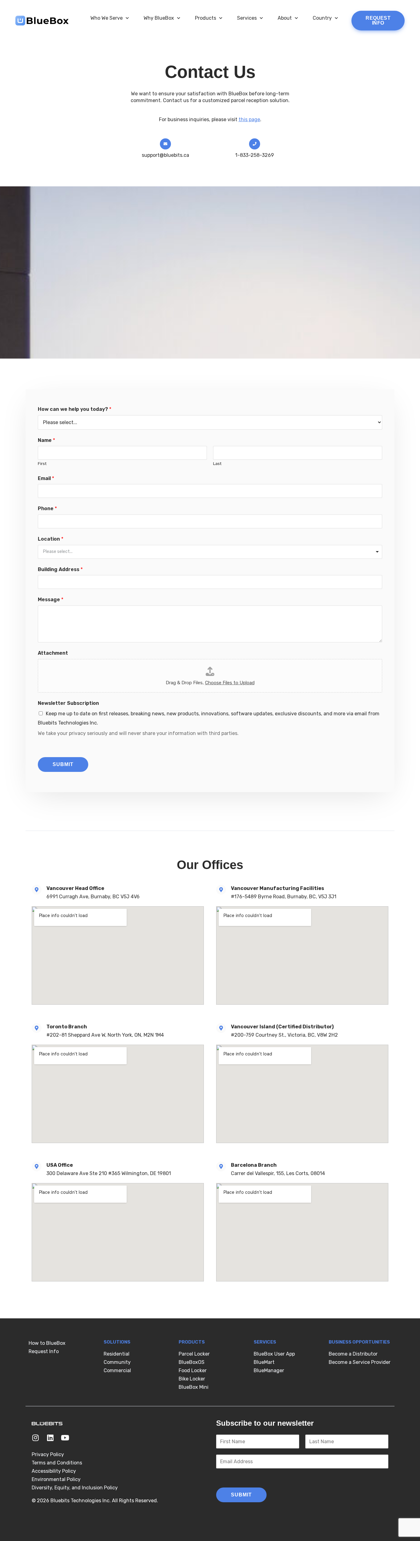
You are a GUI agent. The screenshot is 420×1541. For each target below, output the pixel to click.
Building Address (60, 569)
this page (249, 119)
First (42, 463)
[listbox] (210, 552)
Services (247, 18)
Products (205, 18)
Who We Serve (106, 18)
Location (50, 539)
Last (217, 463)
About (285, 18)
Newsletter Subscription (68, 703)
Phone (47, 508)
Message (50, 599)
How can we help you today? (74, 409)
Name (46, 440)
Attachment (53, 653)
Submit (63, 764)
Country (322, 18)
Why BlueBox (159, 18)
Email (46, 478)
